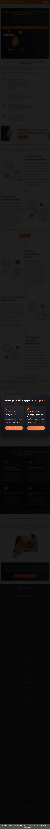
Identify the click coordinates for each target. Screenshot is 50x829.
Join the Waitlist (36, 428)
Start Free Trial (14, 427)
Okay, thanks (28, 827)
